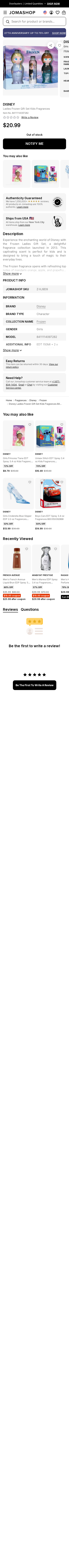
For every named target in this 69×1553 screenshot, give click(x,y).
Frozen (43, 400)
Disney (33, 400)
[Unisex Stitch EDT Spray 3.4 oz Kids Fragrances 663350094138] (62, 424)
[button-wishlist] (57, 12)
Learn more (22, 207)
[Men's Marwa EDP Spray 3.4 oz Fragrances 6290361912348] (55, 549)
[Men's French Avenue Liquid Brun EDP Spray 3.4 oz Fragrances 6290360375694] (26, 549)
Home (9, 400)
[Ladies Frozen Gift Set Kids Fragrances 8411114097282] (59, 45)
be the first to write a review (35, 685)
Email (21, 384)
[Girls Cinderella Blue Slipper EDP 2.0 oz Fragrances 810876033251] (30, 482)
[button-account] (51, 12)
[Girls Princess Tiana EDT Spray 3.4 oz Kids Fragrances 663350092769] (30, 424)
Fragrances (20, 400)
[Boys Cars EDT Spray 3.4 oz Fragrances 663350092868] (62, 482)
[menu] (5, 12)
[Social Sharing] (50, 45)
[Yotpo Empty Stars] (11, 117)
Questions (30, 609)
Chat (29, 384)
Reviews (10, 609)
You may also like (15, 156)
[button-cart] (64, 12)
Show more (11, 273)
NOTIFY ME (35, 144)
